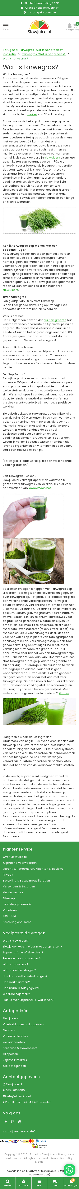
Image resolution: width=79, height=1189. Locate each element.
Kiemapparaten (14, 1042)
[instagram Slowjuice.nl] (13, 1122)
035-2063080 (15, 1090)
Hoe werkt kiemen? (16, 982)
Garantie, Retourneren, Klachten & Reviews (33, 869)
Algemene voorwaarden (20, 863)
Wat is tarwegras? (15, 58)
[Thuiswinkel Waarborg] (39, 1145)
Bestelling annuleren (17, 922)
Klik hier (64, 693)
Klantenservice (13, 892)
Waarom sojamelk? (16, 994)
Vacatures (10, 910)
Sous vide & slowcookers (20, 1048)
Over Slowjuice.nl (15, 857)
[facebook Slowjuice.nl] (6, 1122)
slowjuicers (52, 157)
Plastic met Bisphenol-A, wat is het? (28, 1000)
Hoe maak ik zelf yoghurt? (21, 988)
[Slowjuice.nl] (39, 27)
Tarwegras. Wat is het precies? (44, 54)
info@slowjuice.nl (19, 1096)
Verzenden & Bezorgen (19, 886)
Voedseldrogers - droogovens (24, 1024)
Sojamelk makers (15, 1060)
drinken (32, 114)
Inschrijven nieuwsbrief (19, 1131)
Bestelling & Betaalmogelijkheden (26, 880)
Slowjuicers (10, 1018)
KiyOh (30, 1171)
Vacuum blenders (15, 1036)
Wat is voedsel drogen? (19, 970)
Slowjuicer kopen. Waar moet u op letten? (32, 946)
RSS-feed (9, 916)
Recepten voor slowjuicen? (22, 958)
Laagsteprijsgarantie (17, 904)
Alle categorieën (14, 1066)
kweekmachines (40, 488)
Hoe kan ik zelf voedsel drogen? (25, 976)
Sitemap (9, 898)
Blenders (9, 1030)
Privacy (8, 875)
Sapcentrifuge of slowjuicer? (23, 952)
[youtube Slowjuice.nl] (20, 1122)
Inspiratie (9, 54)
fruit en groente (55, 320)
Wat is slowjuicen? (16, 941)
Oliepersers (11, 1054)
